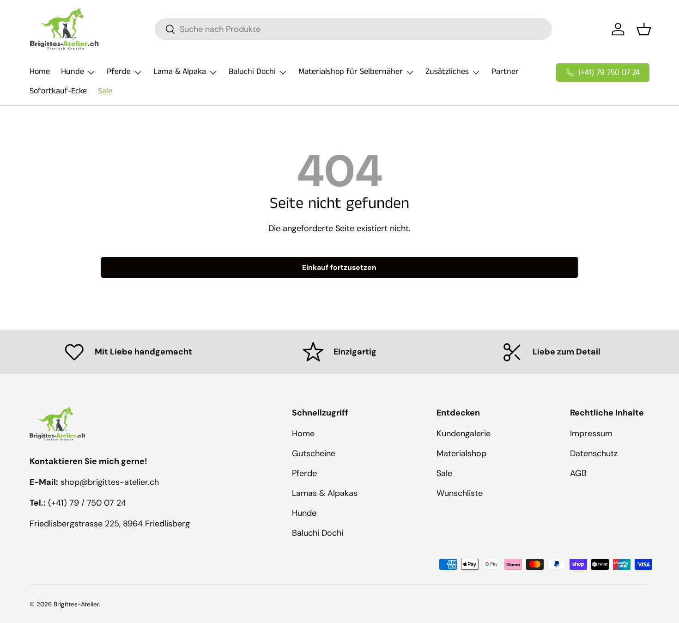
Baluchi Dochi (252, 72)
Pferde (119, 72)
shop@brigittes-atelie (103, 482)
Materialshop (461, 453)
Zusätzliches (447, 72)
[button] (644, 29)
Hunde (72, 72)
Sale (105, 91)
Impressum (591, 433)
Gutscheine (313, 453)
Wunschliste (459, 493)
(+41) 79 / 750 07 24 (87, 502)
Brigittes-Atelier (76, 604)
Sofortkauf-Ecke (58, 91)
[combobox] (353, 29)
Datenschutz (594, 453)
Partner (505, 72)
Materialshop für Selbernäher (350, 72)
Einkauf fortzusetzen (339, 267)
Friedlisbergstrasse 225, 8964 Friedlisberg (110, 523)
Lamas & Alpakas (325, 493)
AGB (578, 473)
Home (40, 72)
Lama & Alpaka (179, 72)
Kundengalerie (463, 433)
